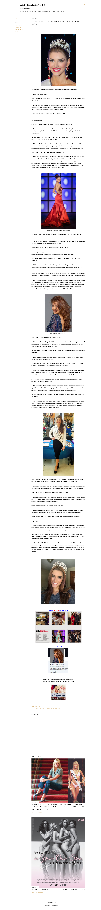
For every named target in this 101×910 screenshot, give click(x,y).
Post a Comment (39, 812)
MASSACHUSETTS (19, 27)
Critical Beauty (32, 5)
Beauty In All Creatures (32, 11)
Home (22, 11)
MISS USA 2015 (18, 29)
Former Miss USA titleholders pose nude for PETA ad (58, 889)
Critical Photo (47, 11)
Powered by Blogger (51, 902)
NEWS (16, 31)
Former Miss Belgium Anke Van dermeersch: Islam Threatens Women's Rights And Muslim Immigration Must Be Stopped (58, 806)
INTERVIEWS (18, 25)
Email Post (37, 706)
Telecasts (55, 11)
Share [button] (15, 18)
